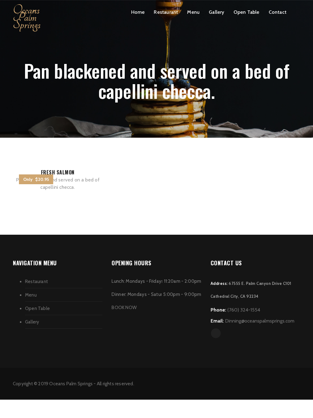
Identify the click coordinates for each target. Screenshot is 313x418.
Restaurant (166, 12)
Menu (193, 12)
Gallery (216, 12)
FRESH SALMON (58, 172)
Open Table (247, 12)
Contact (277, 12)
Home (138, 12)
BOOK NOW (124, 307)
